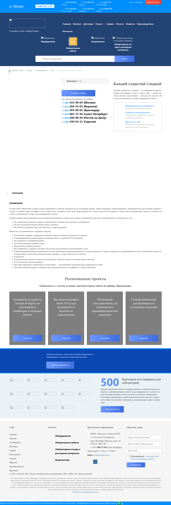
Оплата (120, 23)
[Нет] (122, 503)
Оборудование (48, 41)
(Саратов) (78, 121)
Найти (124, 59)
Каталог (77, 23)
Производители (145, 23)
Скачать (13, 458)
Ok (119, 503)
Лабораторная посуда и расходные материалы (123, 47)
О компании (15, 442)
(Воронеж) (79, 106)
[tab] (17, 193)
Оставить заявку (78, 93)
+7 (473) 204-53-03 (97, 437)
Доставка (88, 23)
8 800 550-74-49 (45, 6)
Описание (17, 193)
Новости (130, 23)
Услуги (98, 23)
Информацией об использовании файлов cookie (96, 503)
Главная (67, 23)
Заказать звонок (153, 2)
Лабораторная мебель (73, 49)
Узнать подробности (60, 365)
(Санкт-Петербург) (84, 114)
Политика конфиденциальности (85, 492)
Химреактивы (98, 41)
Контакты (68, 31)
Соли (79, 81)
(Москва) (78, 102)
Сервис (110, 23)
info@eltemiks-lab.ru (101, 455)
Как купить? (15, 454)
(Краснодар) (80, 110)
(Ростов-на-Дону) (83, 117)
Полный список (112, 409)
